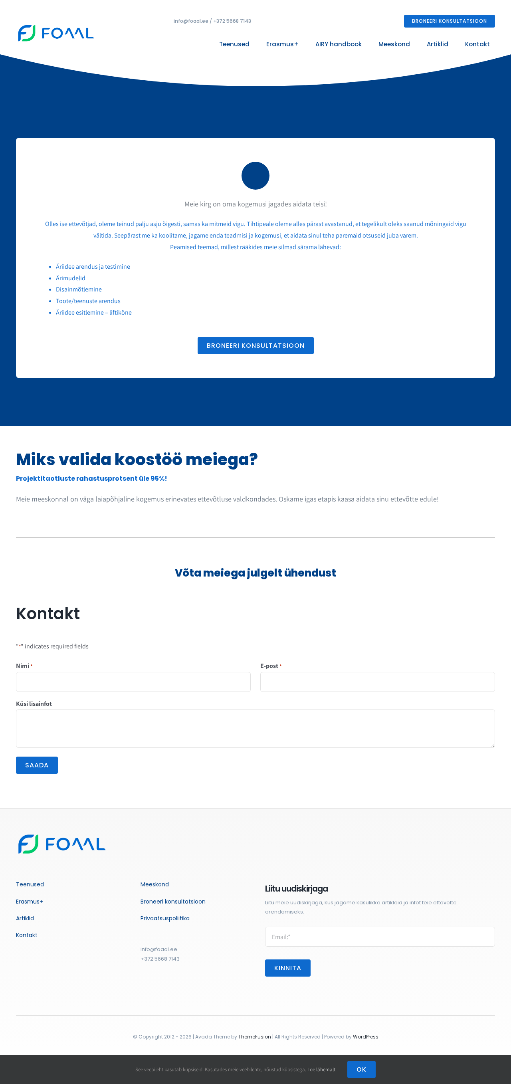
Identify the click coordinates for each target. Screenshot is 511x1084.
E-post (271, 666)
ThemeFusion (254, 1036)
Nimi (24, 666)
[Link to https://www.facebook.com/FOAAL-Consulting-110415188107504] (143, 988)
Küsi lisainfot (34, 704)
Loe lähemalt (321, 1069)
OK (361, 1069)
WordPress (365, 1036)
